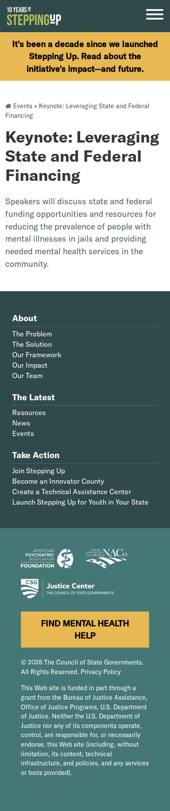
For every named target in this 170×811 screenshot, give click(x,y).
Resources (29, 412)
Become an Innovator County (58, 481)
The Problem (32, 333)
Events (22, 106)
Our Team (27, 375)
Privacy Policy (101, 672)
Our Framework (36, 354)
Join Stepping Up (38, 470)
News (21, 423)
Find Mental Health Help (85, 629)
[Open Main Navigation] (154, 16)
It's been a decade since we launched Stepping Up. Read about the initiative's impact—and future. (85, 56)
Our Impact (30, 365)
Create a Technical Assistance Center (71, 491)
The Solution (32, 344)
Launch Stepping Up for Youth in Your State (80, 502)
